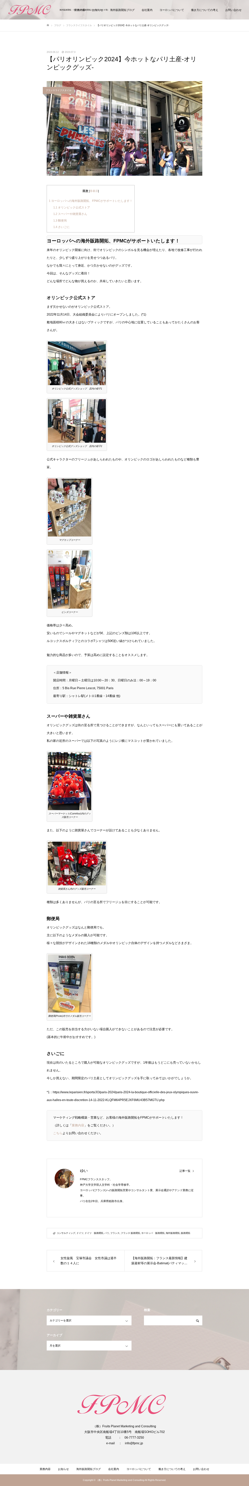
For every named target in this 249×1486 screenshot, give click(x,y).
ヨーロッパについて (172, 10)
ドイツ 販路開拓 (94, 1233)
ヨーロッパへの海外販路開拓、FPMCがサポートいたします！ (90, 200)
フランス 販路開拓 (130, 1233)
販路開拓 (185, 1233)
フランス (115, 1233)
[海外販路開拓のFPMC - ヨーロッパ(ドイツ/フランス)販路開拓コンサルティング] (31, 10)
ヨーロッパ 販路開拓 (153, 1233)
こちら (57, 1133)
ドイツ (79, 1233)
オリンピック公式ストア (71, 207)
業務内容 (78, 1125)
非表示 (94, 191)
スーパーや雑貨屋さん (70, 213)
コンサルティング (66, 1233)
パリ (106, 1233)
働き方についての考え (204, 10)
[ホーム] (48, 25)
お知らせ (63, 1469)
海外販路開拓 (173, 1233)
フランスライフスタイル (58, 90)
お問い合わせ (233, 10)
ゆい (84, 1171)
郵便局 (60, 220)
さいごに (61, 227)
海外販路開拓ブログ (122, 10)
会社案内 (147, 10)
